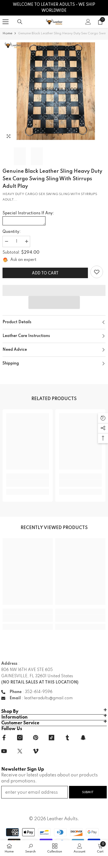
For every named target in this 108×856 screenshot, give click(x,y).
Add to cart (45, 273)
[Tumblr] (67, 738)
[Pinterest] (36, 738)
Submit (88, 792)
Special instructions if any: (28, 213)
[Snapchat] (83, 738)
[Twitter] (20, 751)
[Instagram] (20, 738)
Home (7, 33)
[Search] (20, 22)
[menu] (6, 22)
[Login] (88, 22)
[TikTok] (51, 738)
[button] (54, 302)
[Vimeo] (36, 751)
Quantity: (12, 232)
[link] (96, 272)
